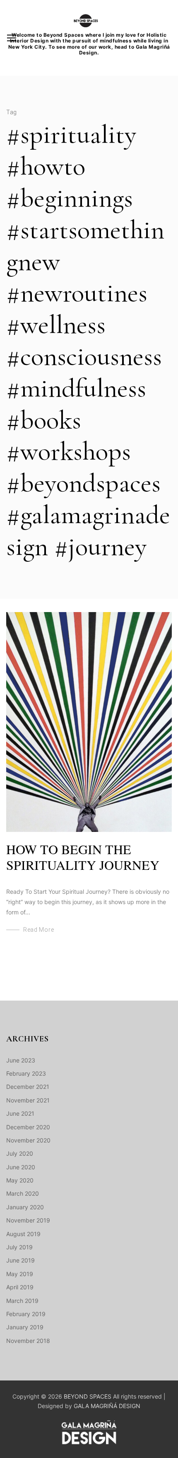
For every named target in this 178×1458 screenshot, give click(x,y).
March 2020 (22, 1193)
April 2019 (20, 1287)
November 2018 (28, 1340)
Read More (38, 929)
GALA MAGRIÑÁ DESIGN (107, 1405)
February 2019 (26, 1313)
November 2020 (28, 1140)
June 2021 (20, 1113)
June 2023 (20, 1060)
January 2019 (24, 1327)
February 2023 (26, 1073)
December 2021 (27, 1086)
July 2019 (19, 1247)
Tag (11, 112)
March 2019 (22, 1300)
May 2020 (20, 1180)
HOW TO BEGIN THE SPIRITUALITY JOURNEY (82, 857)
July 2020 (19, 1153)
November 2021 (28, 1100)
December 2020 (28, 1127)
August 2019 (23, 1233)
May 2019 (19, 1273)
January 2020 (25, 1207)
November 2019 (28, 1220)
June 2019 (20, 1260)
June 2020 (20, 1167)
